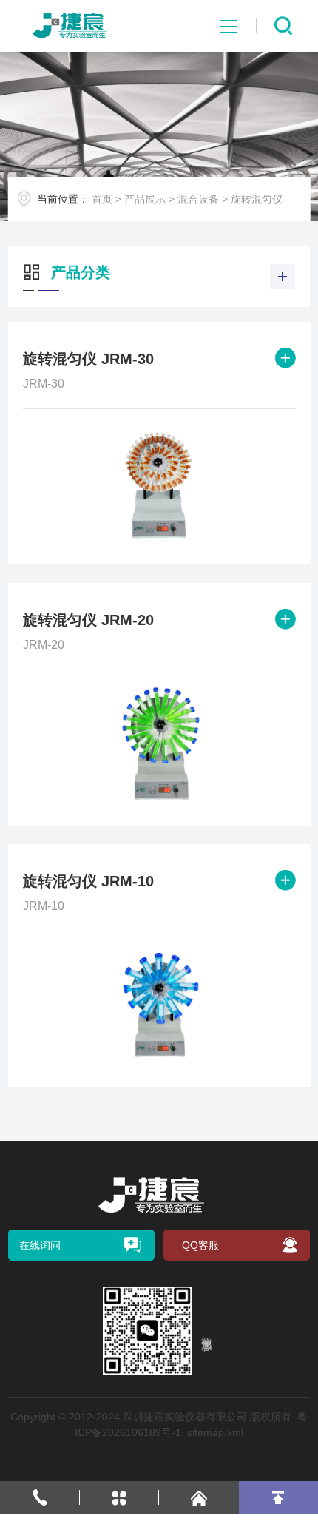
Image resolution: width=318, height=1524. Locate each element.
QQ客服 (200, 1245)
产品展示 (145, 199)
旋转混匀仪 (257, 199)
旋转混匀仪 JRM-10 (88, 881)
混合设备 (198, 199)
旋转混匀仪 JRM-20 (88, 620)
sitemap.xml (215, 1432)
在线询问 (40, 1245)
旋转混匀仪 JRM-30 (88, 359)
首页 (102, 199)
